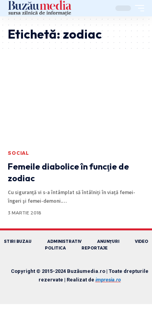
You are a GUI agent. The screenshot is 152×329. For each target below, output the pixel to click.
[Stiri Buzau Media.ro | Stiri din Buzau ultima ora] (40, 8)
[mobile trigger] (137, 8)
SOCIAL (18, 153)
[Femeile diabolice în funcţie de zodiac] (76, 105)
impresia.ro (108, 280)
